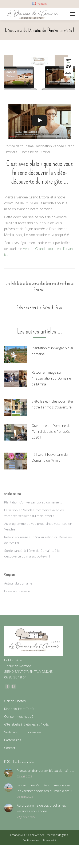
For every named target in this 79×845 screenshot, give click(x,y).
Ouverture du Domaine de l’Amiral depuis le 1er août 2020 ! (51, 431)
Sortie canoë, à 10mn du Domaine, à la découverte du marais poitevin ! (32, 553)
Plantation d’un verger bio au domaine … (53, 351)
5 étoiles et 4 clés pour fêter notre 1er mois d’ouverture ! (53, 404)
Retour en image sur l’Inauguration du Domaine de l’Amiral (51, 378)
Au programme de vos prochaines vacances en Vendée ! (38, 526)
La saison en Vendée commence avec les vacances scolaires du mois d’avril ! (34, 513)
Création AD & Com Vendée (27, 835)
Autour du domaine (18, 583)
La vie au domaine (17, 591)
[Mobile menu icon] (72, 14)
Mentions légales (57, 835)
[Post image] (15, 354)
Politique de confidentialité (39, 840)
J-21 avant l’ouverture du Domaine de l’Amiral (50, 457)
